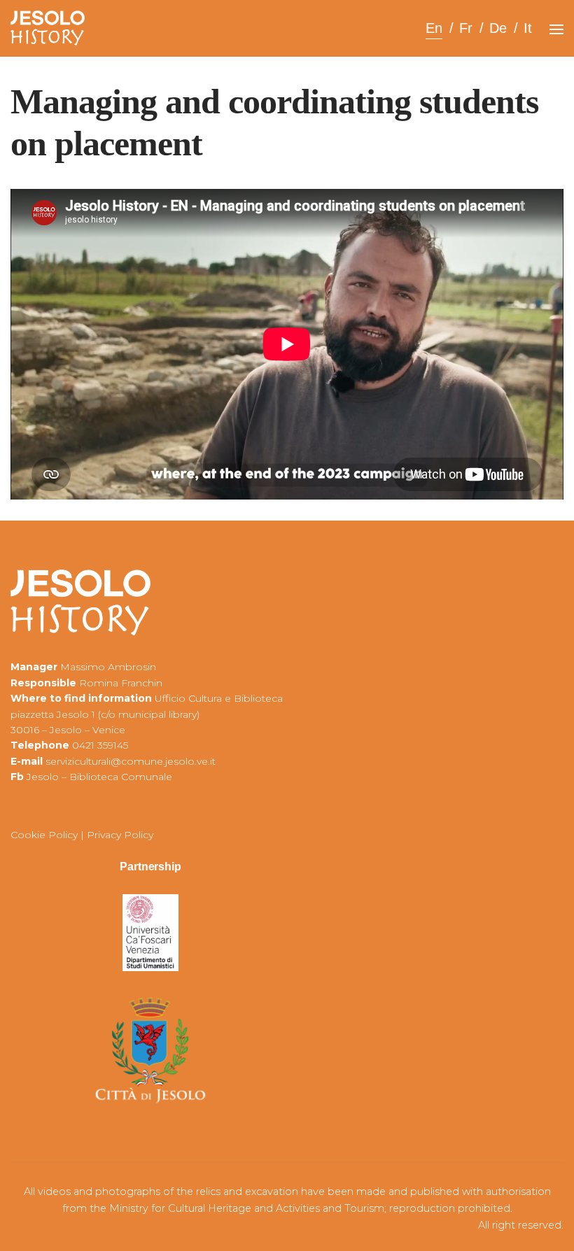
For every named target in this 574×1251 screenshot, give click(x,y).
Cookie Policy (44, 834)
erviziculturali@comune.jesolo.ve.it (133, 761)
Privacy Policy (120, 834)
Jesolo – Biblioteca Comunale (99, 776)
